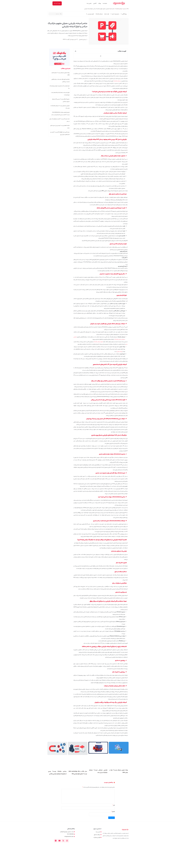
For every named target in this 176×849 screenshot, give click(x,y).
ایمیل (113, 811)
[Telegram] (55, 840)
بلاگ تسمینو (126, 9)
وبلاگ (99, 3)
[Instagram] (67, 840)
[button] (75, 51)
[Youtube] (59, 840)
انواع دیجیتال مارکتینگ (98, 342)
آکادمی (94, 3)
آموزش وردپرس (91, 14)
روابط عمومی (119, 351)
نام (114, 805)
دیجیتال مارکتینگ (118, 9)
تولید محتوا (106, 14)
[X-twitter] (63, 840)
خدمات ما (105, 3)
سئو (127, 344)
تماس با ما (89, 3)
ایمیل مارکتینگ (118, 339)
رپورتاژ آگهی (124, 14)
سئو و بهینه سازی (115, 14)
